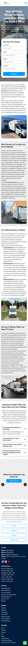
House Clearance (5, 592)
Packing (3, 601)
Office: (7, 552)
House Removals (5, 588)
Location (5, 65)
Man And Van (5, 599)
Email (4, 52)
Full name (6, 45)
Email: (9, 554)
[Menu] (26, 3)
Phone (5, 59)
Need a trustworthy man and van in (10, 85)
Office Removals (5, 590)
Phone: (7, 550)
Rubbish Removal (6, 597)
